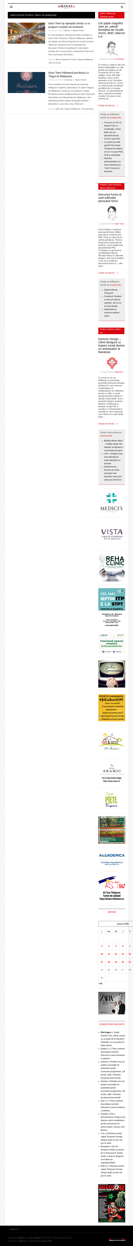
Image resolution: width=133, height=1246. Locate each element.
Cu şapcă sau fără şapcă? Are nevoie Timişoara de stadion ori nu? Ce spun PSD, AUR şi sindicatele (113, 148)
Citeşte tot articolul (106, 105)
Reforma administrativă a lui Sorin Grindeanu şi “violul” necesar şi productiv (112, 165)
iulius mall (59, 109)
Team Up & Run (54, 63)
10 (102, 954)
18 (109, 962)
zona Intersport (87, 109)
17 (102, 962)
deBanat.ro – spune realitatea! (29, 1238)
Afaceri (67, 30)
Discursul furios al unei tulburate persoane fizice (109, 198)
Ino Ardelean (119, 59)
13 (123, 954)
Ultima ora (110, 13)
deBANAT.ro (117, 1239)
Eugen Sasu (119, 224)
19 (116, 962)
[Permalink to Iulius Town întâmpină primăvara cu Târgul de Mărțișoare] (26, 82)
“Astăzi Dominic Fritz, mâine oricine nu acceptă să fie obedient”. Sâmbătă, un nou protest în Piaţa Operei (113, 1039)
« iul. (100, 983)
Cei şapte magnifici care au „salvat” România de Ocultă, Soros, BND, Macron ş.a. (111, 30)
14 (130, 954)
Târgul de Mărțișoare (85, 59)
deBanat (66, 7)
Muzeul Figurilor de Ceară (66, 59)
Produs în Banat (107, 329)
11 (109, 954)
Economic (68, 80)
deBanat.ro (119, 372)
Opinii (102, 13)
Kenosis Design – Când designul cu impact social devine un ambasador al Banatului (111, 345)
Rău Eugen (106, 1032)
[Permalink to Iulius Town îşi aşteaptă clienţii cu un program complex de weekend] (26, 33)
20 (123, 962)
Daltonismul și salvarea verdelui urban (111, 312)
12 (116, 954)
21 (130, 962)
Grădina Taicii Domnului (110, 185)
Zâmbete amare (107, 17)
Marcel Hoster (78, 30)
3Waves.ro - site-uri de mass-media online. (35, 1241)
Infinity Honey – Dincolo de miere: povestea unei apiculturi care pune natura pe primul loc (113, 473)
